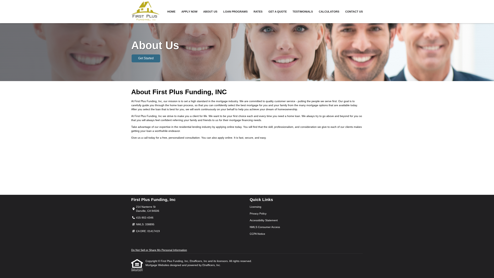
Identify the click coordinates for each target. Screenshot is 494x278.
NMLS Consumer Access (265, 227)
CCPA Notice (257, 233)
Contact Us (354, 11)
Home (171, 11)
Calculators (329, 11)
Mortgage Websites (157, 265)
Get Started (146, 58)
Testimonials (303, 11)
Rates (258, 11)
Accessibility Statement (264, 220)
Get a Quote (277, 11)
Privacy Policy (258, 213)
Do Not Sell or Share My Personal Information (159, 250)
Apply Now (189, 11)
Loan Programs (235, 11)
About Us (210, 11)
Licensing (255, 206)
